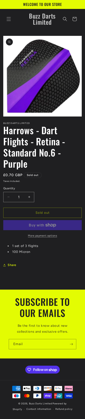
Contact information (38, 409)
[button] (9, 19)
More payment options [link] (42, 235)
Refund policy (63, 409)
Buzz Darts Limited (40, 403)
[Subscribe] (71, 344)
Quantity (9, 188)
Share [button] (12, 265)
